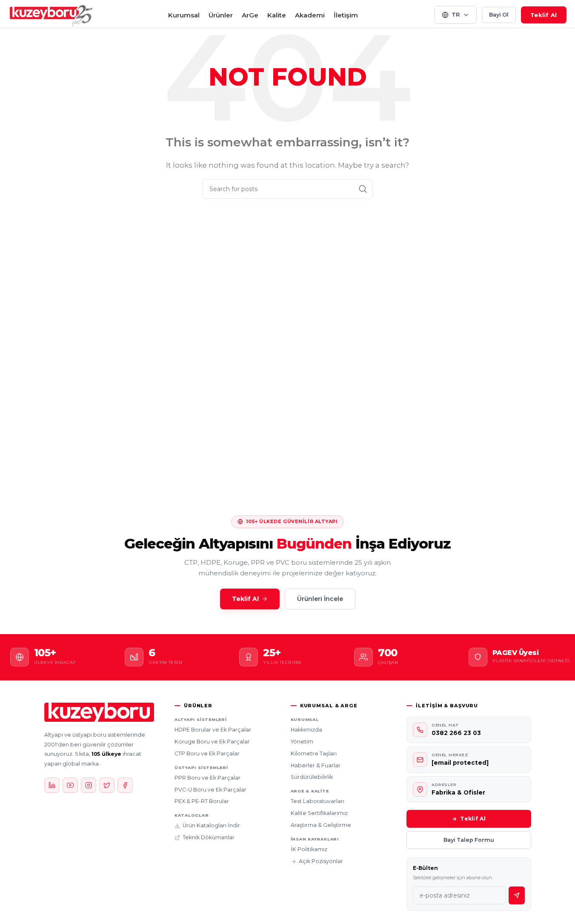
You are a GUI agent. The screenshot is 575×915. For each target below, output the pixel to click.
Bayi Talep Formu (468, 840)
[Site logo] (51, 14)
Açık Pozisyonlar (321, 861)
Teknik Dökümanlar (209, 837)
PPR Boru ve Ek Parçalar (207, 778)
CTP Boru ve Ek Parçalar (207, 753)
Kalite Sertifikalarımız (319, 813)
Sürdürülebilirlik (312, 777)
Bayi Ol (499, 14)
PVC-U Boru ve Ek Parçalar (210, 789)
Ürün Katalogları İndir (211, 825)
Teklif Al (543, 14)
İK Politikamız (309, 849)
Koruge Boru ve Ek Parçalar (212, 741)
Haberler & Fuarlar (315, 765)
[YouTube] (70, 785)
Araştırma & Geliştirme (321, 825)
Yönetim (302, 741)
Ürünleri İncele (320, 599)
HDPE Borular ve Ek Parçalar (213, 729)
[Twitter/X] (106, 785)
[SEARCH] (363, 189)
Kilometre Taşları (314, 753)
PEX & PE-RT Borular (202, 801)
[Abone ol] (517, 895)
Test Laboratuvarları (317, 801)
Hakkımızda (306, 729)
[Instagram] (88, 785)
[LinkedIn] (52, 785)
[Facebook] (125, 785)
